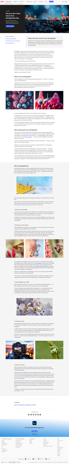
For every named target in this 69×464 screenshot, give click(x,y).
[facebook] (9, 462)
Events (58, 444)
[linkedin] (14, 462)
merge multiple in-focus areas (41, 266)
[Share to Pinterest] (35, 414)
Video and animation (4, 444)
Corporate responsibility (60, 447)
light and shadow (28, 137)
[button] (63, 1)
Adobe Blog (58, 455)
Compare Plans (41, 1)
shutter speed (28, 375)
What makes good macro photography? (13, 40)
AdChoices (66, 462)
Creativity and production (19, 444)
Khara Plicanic (22, 404)
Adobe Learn (45, 444)
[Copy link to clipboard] (40, 414)
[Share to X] (31, 414)
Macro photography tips (10, 43)
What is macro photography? (11, 38)
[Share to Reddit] (38, 414)
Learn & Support (21, 1)
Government (31, 443)
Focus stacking (38, 263)
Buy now (46, 1)
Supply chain (58, 450)
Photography (15, 1)
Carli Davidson (28, 404)
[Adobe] (2, 1)
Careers (58, 443)
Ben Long (16, 404)
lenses (30, 58)
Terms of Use (44, 462)
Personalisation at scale (18, 440)
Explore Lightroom (10, 26)
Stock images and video (4, 450)
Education (30, 440)
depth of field (42, 135)
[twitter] (13, 462)
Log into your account (60, 440)
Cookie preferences (49, 462)
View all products (4, 451)
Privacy (41, 462)
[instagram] (11, 462)
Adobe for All (58, 454)
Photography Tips (28, 1)
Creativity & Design (8, 1)
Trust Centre (58, 451)
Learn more (34, 434)
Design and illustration (4, 443)
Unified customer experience (19, 443)
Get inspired (35, 1)
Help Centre (44, 440)
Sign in (66, 1)
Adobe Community (45, 443)
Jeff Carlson (33, 404)
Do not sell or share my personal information (57, 462)
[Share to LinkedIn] (33, 414)
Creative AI (3, 440)
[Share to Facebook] (28, 414)
